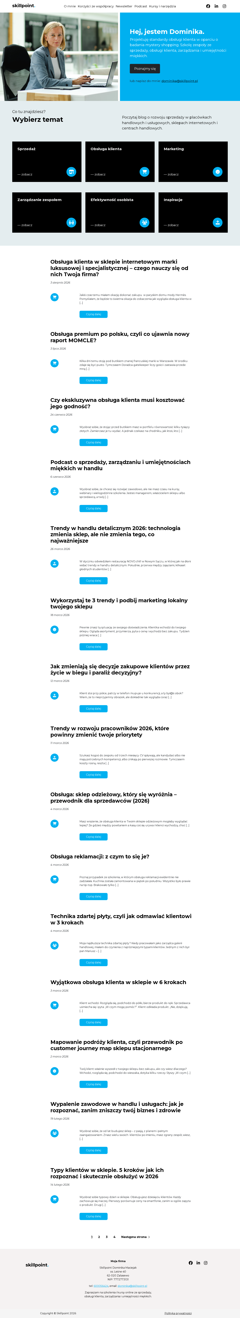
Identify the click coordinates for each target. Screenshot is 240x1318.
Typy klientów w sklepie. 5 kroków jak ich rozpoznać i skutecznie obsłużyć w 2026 (107, 1173)
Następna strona (134, 1237)
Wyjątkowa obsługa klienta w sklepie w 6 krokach (118, 982)
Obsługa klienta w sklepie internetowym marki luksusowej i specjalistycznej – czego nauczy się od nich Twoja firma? (119, 268)
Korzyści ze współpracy (96, 6)
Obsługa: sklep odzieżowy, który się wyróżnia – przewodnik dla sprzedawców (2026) (113, 797)
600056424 (101, 1286)
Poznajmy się (145, 69)
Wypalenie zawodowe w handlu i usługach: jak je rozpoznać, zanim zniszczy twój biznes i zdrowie (117, 1107)
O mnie (70, 6)
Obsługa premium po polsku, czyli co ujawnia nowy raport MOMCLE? (119, 337)
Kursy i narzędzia (162, 6)
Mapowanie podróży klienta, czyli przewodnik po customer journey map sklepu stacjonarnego (116, 1045)
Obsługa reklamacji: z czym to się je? (99, 856)
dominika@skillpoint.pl (179, 81)
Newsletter (124, 6)
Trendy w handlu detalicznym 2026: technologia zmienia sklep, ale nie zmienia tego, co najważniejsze (115, 534)
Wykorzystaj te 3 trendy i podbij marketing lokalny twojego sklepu (119, 603)
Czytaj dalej (93, 314)
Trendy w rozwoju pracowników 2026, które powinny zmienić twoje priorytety (109, 731)
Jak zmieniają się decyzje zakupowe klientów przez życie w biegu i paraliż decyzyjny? (120, 669)
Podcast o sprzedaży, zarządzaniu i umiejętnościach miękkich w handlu (120, 465)
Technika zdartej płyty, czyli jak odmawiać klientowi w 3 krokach (121, 919)
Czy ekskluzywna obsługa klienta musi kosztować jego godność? (117, 403)
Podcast (141, 6)
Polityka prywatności (178, 1313)
